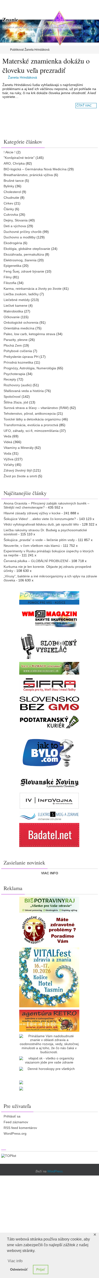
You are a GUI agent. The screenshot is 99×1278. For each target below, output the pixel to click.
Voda (7, 453)
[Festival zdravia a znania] (49, 977)
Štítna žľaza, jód (16, 402)
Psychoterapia (14, 374)
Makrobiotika (13, 311)
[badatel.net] (49, 835)
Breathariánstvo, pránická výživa (28, 175)
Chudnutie (11, 197)
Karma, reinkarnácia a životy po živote (33, 288)
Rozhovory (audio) (18, 385)
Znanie (10, 19)
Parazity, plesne (16, 340)
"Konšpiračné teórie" (19, 158)
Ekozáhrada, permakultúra (24, 254)
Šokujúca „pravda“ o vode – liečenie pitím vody (39, 540)
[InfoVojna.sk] (49, 800)
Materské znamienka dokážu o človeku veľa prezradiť (46, 65)
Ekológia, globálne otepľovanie (27, 249)
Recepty (10, 379)
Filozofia (10, 283)
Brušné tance (14, 181)
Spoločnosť (12, 396)
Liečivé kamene (15, 305)
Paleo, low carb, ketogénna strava (29, 334)
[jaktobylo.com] (49, 752)
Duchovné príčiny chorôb (23, 232)
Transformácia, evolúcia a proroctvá (31, 425)
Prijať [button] (40, 1269)
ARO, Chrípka (14, 163)
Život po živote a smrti (20, 476)
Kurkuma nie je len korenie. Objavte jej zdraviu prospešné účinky (47, 569)
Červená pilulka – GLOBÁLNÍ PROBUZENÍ (36, 561)
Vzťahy (9, 465)
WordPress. (55, 1171)
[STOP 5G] (49, 816)
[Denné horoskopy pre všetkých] (49, 1069)
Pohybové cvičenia (18, 351)
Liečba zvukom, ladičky (21, 294)
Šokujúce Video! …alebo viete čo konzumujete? (40, 519)
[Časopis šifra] (49, 684)
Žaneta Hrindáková (22, 77)
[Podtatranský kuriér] (49, 722)
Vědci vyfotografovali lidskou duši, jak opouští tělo (41, 524)
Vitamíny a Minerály (19, 448)
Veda (7, 436)
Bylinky (9, 186)
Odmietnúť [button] (19, 1269)
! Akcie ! (9, 152)
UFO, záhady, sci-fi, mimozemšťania (31, 431)
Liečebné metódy (17, 300)
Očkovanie (12, 317)
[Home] (3, 49)
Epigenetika (12, 266)
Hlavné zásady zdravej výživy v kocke (32, 513)
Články (9, 209)
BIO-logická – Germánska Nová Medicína (35, 169)
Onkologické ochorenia (21, 322)
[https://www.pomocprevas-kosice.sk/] (49, 598)
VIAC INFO (49, 873)
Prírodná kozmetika (18, 362)
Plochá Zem (13, 345)
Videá (8, 442)
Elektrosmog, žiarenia (20, 260)
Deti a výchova (15, 226)
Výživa (8, 459)
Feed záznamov (16, 1122)
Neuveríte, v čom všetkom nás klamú (32, 546)
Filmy (8, 277)
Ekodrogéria (13, 243)
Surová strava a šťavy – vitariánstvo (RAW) (36, 408)
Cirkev (8, 203)
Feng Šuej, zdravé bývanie (24, 271)
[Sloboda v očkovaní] (49, 668)
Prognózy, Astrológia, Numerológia (30, 368)
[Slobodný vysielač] (49, 646)
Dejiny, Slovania (16, 220)
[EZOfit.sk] (49, 930)
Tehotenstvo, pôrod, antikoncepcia (30, 413)
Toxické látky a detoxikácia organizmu (32, 419)
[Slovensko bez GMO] (49, 703)
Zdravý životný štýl (18, 470)
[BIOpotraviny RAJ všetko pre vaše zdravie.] (49, 905)
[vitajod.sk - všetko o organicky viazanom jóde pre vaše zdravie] (49, 1060)
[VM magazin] (49, 618)
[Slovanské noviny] (49, 783)
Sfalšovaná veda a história (24, 391)
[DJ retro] (49, 1021)
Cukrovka (11, 214)
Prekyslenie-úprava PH (21, 357)
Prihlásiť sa (12, 1116)
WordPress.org (15, 1133)
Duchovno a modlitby (20, 237)
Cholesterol (12, 192)
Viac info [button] (15, 1261)
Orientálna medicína (19, 328)
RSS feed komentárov (20, 1128)
